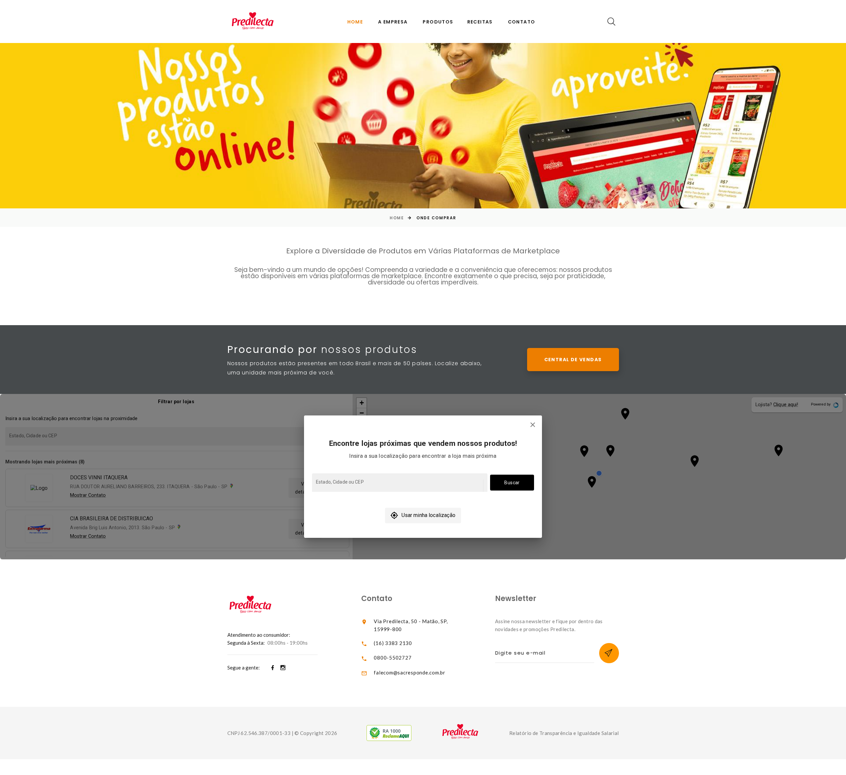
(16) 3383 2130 (393, 643)
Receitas (480, 22)
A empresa (393, 22)
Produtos (438, 22)
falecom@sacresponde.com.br (409, 672)
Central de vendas (573, 359)
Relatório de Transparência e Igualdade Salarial (564, 733)
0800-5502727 (392, 658)
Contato (521, 22)
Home (355, 22)
